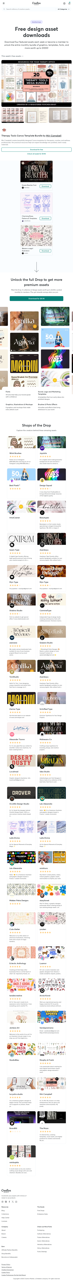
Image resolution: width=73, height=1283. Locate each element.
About (3, 1230)
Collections (5, 1214)
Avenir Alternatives (43, 1241)
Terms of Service (7, 1267)
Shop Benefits (6, 1253)
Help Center (5, 1217)
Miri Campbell (53, 135)
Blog (3, 1210)
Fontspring (40, 1230)
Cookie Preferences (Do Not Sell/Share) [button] (14, 1275)
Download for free (36, 150)
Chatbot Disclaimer (8, 1270)
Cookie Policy (6, 1272)
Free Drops (40, 1210)
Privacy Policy (6, 1264)
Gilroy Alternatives (43, 1248)
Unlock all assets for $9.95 (36, 154)
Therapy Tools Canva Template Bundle (21, 135)
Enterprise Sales (42, 1214)
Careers (4, 1237)
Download (45, 186)
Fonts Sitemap (42, 1251)
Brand (4, 1234)
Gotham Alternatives (44, 1234)
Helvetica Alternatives (44, 1244)
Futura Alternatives (43, 1237)
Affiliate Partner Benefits (9, 1250)
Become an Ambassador (10, 1257)
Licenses (4, 1221)
